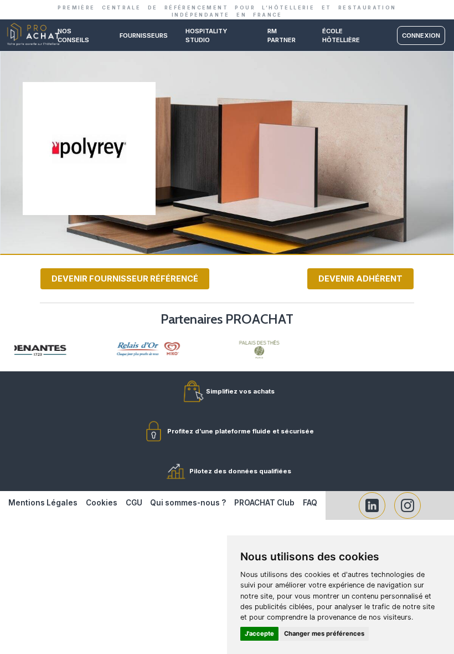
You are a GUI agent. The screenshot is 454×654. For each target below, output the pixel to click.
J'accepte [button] (259, 633)
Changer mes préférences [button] (324, 633)
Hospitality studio (206, 35)
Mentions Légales (43, 502)
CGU (134, 502)
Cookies (101, 502)
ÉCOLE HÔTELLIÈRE (341, 35)
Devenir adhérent (360, 278)
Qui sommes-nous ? (188, 502)
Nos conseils (73, 35)
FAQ (310, 502)
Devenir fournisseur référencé (124, 278)
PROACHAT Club (264, 502)
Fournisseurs (144, 35)
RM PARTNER (281, 35)
